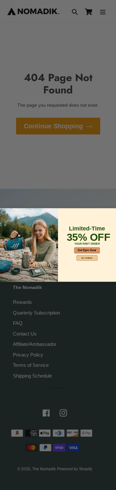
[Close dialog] (3, 212)
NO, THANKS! (87, 258)
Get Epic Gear (87, 250)
